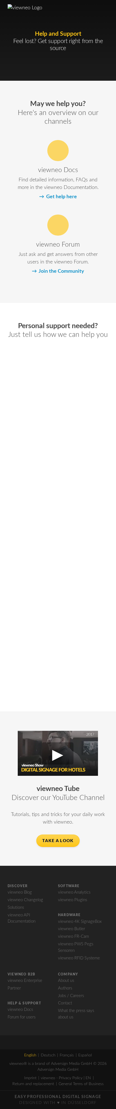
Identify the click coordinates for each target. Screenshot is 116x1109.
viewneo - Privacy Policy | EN (66, 1078)
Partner (14, 988)
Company (68, 974)
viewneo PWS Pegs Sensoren (75, 947)
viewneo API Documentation (21, 918)
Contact (65, 1003)
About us (66, 981)
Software (69, 886)
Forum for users (21, 1017)
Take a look (57, 841)
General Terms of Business (81, 1084)
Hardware (69, 915)
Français (67, 1055)
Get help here (61, 196)
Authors (65, 988)
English (30, 1055)
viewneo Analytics (74, 892)
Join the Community (61, 271)
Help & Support (24, 1003)
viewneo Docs (20, 1009)
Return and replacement (33, 1084)
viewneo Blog (20, 892)
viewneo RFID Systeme (79, 958)
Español (85, 1055)
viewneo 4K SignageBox (80, 921)
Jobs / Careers (71, 996)
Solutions (16, 907)
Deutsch (48, 1055)
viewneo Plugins (72, 900)
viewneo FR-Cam (73, 936)
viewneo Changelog (25, 900)
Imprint (30, 1078)
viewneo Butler (71, 929)
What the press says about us (76, 1014)
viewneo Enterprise (25, 981)
